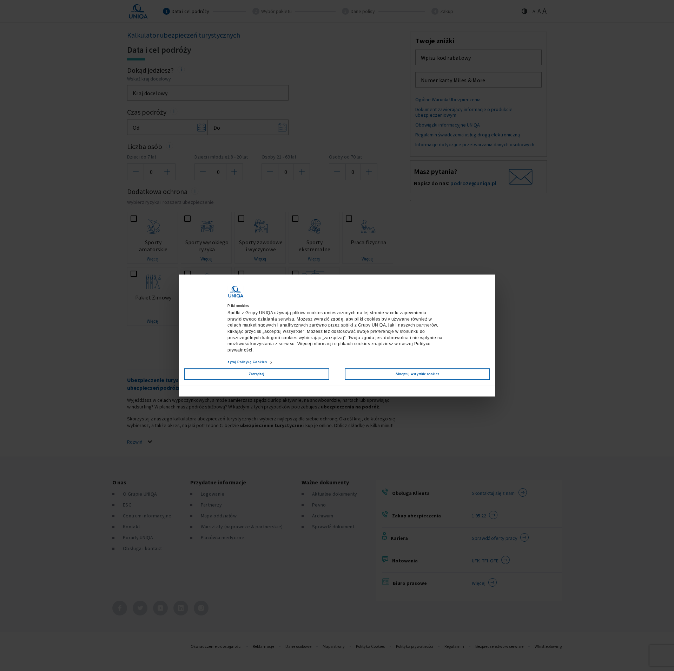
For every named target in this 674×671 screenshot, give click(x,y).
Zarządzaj (256, 374)
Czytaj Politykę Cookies (246, 362)
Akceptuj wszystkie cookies (417, 374)
